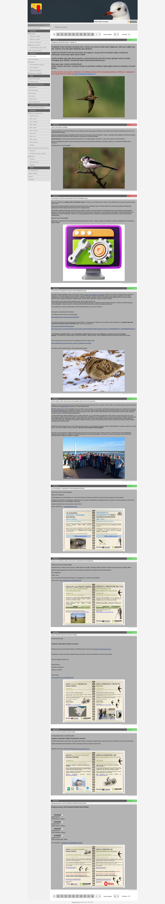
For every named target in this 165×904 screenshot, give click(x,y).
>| (92, 34)
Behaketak (32, 33)
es (130, 21)
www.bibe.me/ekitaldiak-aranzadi (71, 843)
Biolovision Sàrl (76, 902)
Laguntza (31, 62)
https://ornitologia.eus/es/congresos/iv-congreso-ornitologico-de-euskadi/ (71, 343)
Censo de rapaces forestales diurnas (39, 148)
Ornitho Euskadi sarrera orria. (36, 25)
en (133, 21)
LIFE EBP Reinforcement (60, 410)
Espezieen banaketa (34, 45)
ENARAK (31, 156)
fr (135, 21)
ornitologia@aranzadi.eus (70, 506)
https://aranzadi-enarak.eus (85, 74)
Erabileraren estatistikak (35, 73)
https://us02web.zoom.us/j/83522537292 (70, 580)
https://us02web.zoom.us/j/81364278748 (62, 677)
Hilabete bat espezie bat (35, 113)
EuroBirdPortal (64, 406)
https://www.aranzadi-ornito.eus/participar (62, 326)
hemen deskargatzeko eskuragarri (94, 294)
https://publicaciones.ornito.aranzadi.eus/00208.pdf (65, 317)
